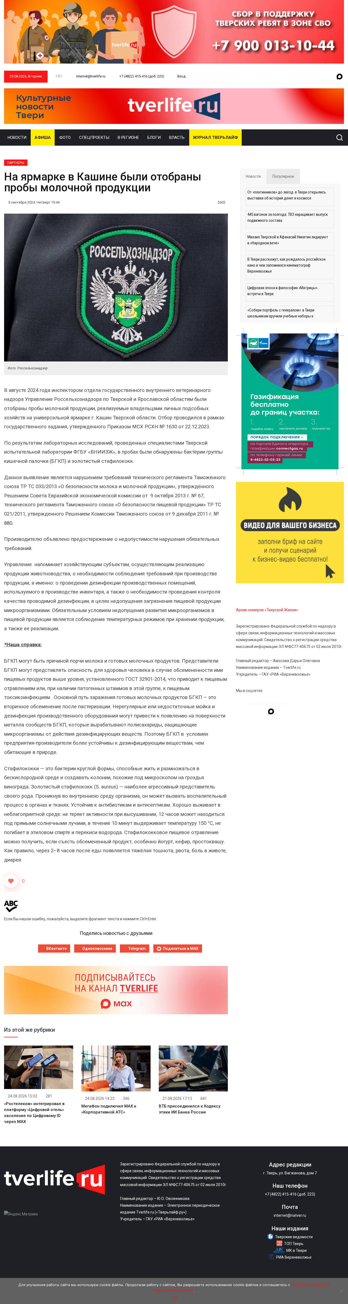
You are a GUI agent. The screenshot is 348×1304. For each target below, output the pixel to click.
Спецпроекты (94, 137)
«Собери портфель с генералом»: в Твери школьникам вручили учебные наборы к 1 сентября (280, 316)
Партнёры (15, 163)
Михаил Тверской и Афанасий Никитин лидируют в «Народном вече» (287, 240)
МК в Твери (296, 1250)
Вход (181, 76)
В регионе (128, 137)
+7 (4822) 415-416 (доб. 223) (141, 76)
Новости (17, 137)
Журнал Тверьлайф (215, 137)
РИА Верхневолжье (294, 1257)
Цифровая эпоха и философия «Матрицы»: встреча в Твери (282, 290)
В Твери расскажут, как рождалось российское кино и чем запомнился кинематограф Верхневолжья (286, 265)
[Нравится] (11, 881)
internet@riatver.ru (290, 1215)
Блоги (154, 137)
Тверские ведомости (294, 1237)
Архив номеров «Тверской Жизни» (267, 610)
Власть (177, 137)
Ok (175, 1297)
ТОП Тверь (293, 1243)
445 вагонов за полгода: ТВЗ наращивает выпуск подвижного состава (287, 217)
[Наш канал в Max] (339, 77)
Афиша (43, 137)
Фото (65, 137)
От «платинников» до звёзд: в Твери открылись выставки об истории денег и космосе (286, 195)
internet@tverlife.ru (90, 76)
